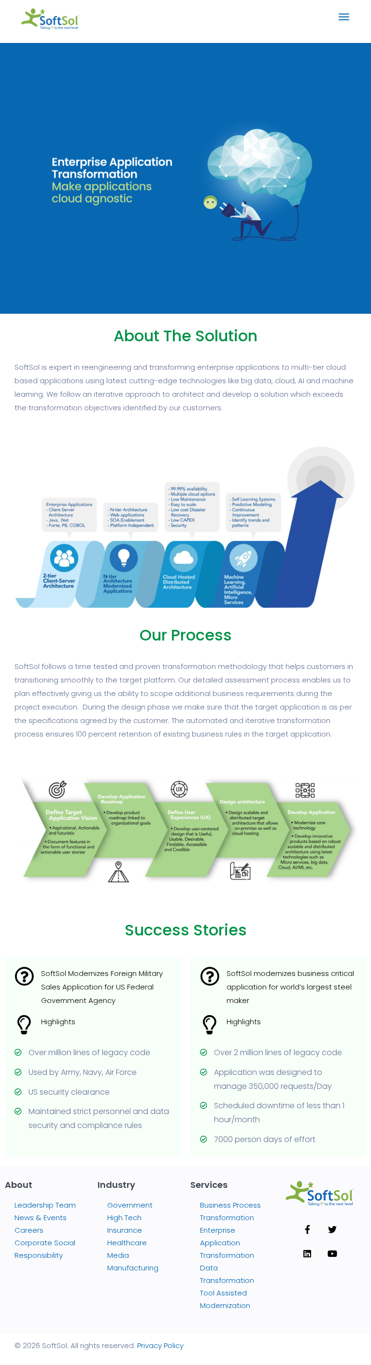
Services (209, 1185)
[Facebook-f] (307, 1229)
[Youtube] (332, 1253)
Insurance (124, 1230)
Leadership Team (45, 1205)
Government (130, 1205)
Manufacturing (132, 1268)
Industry (116, 1185)
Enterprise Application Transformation (227, 1242)
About (18, 1185)
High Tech (124, 1217)
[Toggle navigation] (344, 21)
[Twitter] (332, 1229)
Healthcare (127, 1243)
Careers (28, 1230)
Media (118, 1255)
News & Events (40, 1217)
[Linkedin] (307, 1253)
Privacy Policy (160, 1345)
